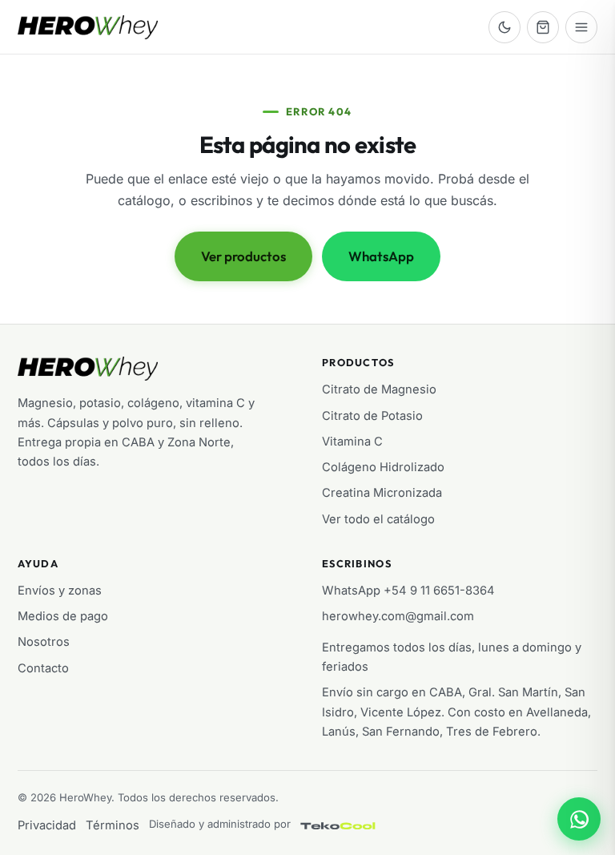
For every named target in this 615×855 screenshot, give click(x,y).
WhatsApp (381, 256)
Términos (112, 825)
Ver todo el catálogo (378, 519)
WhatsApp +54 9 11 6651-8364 (408, 590)
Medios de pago (63, 616)
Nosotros (44, 642)
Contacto (43, 668)
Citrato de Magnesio (379, 389)
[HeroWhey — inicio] (88, 27)
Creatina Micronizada (382, 493)
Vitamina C (352, 441)
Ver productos (243, 256)
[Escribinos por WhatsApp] (579, 819)
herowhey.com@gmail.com (398, 616)
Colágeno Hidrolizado (383, 467)
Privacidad (47, 825)
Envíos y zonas (60, 590)
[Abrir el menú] (581, 27)
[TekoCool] (354, 825)
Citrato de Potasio (372, 416)
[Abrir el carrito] (543, 27)
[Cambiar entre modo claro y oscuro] (504, 27)
